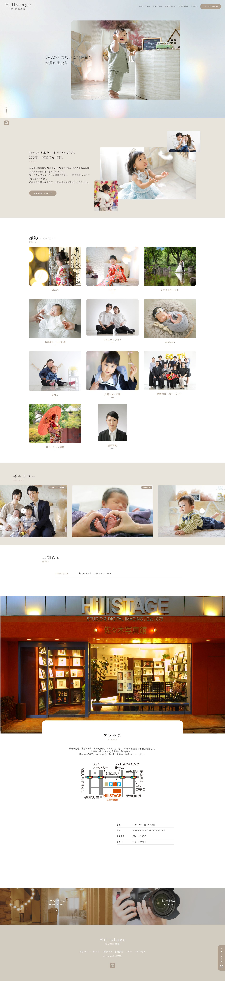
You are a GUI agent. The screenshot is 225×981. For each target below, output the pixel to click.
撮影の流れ (108, 952)
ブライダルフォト (170, 289)
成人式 (55, 289)
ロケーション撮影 (55, 447)
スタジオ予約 (140, 952)
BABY (55, 395)
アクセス (129, 952)
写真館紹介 (119, 952)
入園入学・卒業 (112, 394)
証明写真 (112, 445)
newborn (170, 342)
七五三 (112, 290)
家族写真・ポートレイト (170, 394)
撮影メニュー (85, 952)
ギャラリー (97, 952)
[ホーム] (18, 6)
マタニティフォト (112, 339)
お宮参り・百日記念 (55, 342)
